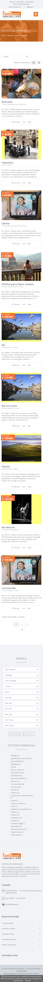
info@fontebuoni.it (23, 4)
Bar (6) (13, 767)
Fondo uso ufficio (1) (18, 803)
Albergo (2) (15, 755)
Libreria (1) (15, 812)
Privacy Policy (21, 971)
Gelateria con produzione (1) (21, 809)
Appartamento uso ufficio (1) (21, 758)
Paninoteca (7, 162)
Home (4, 35)
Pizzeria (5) (15, 821)
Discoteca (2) (16, 787)
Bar (3, 345)
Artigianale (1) (16, 764)
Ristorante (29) (16, 826)
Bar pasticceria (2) (17, 773)
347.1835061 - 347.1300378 (25, 2)
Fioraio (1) (15, 801)
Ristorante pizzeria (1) (19, 829)
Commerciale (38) (17, 784)
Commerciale (9, 588)
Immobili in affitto (8, 934)
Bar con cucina (9, 405)
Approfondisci (18, 980)
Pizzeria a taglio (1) (18, 823)
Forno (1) (14, 806)
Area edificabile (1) (17, 761)
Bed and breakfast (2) (19, 778)
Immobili (10, 35)
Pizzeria (6, 466)
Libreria (5, 223)
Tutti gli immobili (7, 923)
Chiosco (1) (15, 781)
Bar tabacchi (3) (16, 775)
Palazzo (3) (15, 815)
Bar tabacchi (8, 527)
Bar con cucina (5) (17, 770)
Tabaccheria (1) (16, 835)
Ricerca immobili (21, 35)
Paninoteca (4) (16, 818)
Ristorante (7, 102)
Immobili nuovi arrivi (9, 939)
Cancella (29, 734)
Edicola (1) (15, 790)
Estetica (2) (15, 793)
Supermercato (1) (17, 832)
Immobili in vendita (8, 929)
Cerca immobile (16, 734)
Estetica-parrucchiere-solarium (18, 284)
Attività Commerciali (9, 945)
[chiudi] (28, 980)
